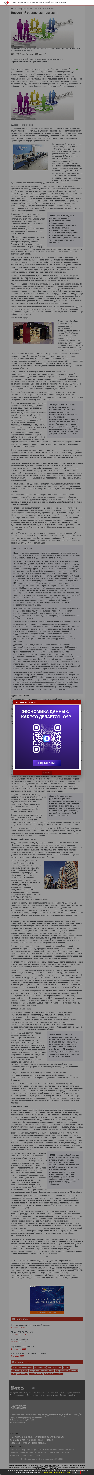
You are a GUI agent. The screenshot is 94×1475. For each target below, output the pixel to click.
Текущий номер (49, 2)
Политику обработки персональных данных (56, 1472)
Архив (56, 2)
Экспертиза (27, 2)
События (20, 2)
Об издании (62, 2)
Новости (14, 2)
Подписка (35, 2)
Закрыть (76, 1472)
